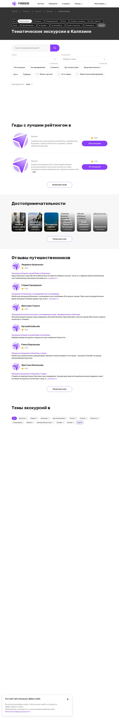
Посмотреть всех (59, 185)
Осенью (83, 418)
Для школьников (28, 25)
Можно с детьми (46, 74)
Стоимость (54, 67)
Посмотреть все (59, 239)
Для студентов (96, 21)
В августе (94, 418)
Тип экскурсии (19, 67)
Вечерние (45, 418)
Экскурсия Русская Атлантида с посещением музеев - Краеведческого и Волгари (46, 315)
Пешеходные (90, 25)
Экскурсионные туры (45, 422)
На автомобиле (57, 25)
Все (14, 21)
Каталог (41, 4)
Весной (30, 422)
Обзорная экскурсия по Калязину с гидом (29, 353)
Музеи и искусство (74, 25)
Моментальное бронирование (91, 74)
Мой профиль (99, 4)
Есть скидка (66, 74)
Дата (16, 74)
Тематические (25, 21)
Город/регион (65, 55)
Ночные (70, 422)
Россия (38, 11)
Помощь (78, 4)
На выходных (18, 422)
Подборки (27, 74)
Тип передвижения (37, 67)
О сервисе (66, 4)
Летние (73, 418)
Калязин (49, 11)
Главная (15, 11)
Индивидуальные (53, 21)
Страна (14, 55)
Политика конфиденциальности (17, 712)
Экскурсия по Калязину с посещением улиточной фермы (35, 294)
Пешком (34, 418)
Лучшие (60, 422)
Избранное (53, 4)
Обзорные (38, 21)
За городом (43, 25)
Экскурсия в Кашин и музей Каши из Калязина (31, 273)
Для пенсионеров (59, 418)
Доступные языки (71, 67)
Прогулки (23, 418)
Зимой (16, 25)
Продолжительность (92, 67)
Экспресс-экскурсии (79, 21)
